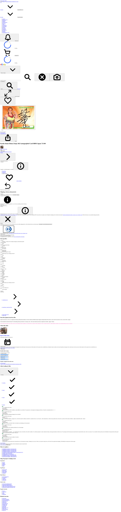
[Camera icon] (57, 77)
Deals (9, 1)
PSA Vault (3, 31)
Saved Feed (4, 24)
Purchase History (4, 22)
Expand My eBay (20, 17)
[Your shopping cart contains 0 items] (7, 55)
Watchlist (3, 21)
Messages (3, 30)
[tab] (60, 234)
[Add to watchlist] (7, 100)
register (7, 1)
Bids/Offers (4, 20)
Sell (1, 2)
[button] (8, 85)
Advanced (18, 88)
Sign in (4, 1)
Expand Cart (16, 55)
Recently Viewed (4, 19)
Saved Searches (4, 25)
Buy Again (4, 23)
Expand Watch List (20, 9)
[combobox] (10, 80)
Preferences (4, 29)
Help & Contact (16, 1)
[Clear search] (42, 77)
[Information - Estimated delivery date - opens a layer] (25, 211)
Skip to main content (3, 0)
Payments (3, 27)
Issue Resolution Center (5, 32)
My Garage (4, 28)
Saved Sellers (4, 26)
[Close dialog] (7, 219)
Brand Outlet (12, 1)
